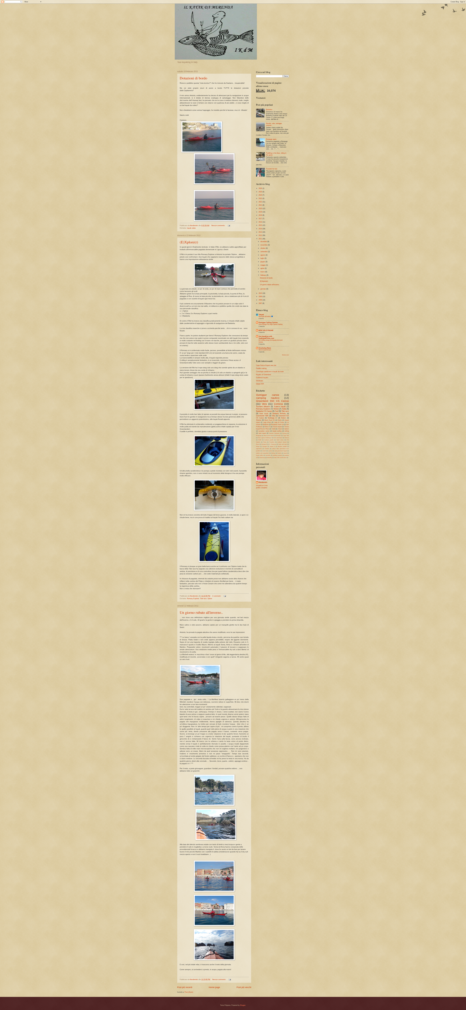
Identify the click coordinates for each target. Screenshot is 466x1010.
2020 (260, 208)
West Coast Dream (265, 350)
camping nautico (267, 397)
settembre (264, 251)
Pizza (264, 442)
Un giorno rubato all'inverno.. (201, 612)
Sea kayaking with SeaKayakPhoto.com (266, 337)
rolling (287, 431)
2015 (260, 225)
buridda (267, 448)
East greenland (278, 437)
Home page (214, 987)
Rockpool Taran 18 (277, 424)
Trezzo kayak (277, 426)
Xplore (210, 598)
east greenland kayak (281, 450)
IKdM (259, 440)
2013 (260, 232)
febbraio (263, 275)
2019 (260, 212)
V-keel (280, 429)
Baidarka (269, 109)
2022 (260, 202)
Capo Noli (286, 435)
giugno (263, 262)
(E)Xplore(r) (189, 242)
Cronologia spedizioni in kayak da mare (270, 371)
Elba (273, 416)
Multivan (266, 424)
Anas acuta (263, 413)
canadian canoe (263, 431)
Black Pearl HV (269, 420)
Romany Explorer (193, 598)
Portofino (272, 442)
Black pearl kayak (269, 435)
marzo (262, 272)
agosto (263, 255)
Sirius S (267, 426)
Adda (284, 409)
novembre (264, 245)
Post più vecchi (244, 987)
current (270, 450)
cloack (264, 450)
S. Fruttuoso (272, 444)
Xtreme (258, 420)
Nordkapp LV (272, 418)
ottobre (263, 248)
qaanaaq (262, 457)
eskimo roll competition (262, 453)
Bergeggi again (271, 139)
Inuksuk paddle (269, 440)
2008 (260, 300)
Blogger (242, 1005)
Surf (276, 411)
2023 (260, 198)
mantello (268, 455)
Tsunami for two (271, 169)
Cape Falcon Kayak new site (266, 365)
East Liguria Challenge (264, 437)
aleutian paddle (282, 446)
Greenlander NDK (262, 416)
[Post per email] (229, 225)
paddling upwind (277, 455)
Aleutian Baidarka (274, 433)
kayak (285, 453)
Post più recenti (184, 987)
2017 (260, 218)
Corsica (278, 403)
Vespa (258, 446)
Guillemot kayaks (262, 378)
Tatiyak (261, 315)
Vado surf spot (283, 444)
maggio (263, 265)
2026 (260, 188)
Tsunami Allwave (263, 406)
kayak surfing (277, 431)
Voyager (264, 446)
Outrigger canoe (267, 394)
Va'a (264, 403)
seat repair (262, 433)
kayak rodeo (191, 228)
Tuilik (273, 429)
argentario (259, 448)
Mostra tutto (285, 355)
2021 (260, 205)
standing (269, 457)
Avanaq (284, 433)
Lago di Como (279, 422)
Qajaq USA (260, 384)
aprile (262, 268)
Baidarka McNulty (279, 413)
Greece (287, 437)
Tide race (203, 598)
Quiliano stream (282, 442)
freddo (279, 453)
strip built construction (280, 457)
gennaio (263, 289)
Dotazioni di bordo (193, 78)
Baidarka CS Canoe (264, 411)
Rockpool (264, 444)
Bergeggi (258, 435)
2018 (260, 215)
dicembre (263, 241)
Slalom (283, 418)
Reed (257, 444)
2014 (260, 229)
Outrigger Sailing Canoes (268, 322)
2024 (260, 195)
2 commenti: (216, 596)
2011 (260, 239)
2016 (260, 222)
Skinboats (259, 381)
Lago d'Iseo (267, 422)
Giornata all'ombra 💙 (266, 316)
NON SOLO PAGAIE (266, 330)
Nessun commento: (218, 225)
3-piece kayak (280, 406)
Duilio (280, 420)
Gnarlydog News (265, 348)
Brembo (278, 435)
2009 (260, 296)
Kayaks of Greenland (263, 374)
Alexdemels (262, 482)
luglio (262, 258)
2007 (260, 303)
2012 (260, 235)
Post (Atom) (189, 992)
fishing (273, 453)
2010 (260, 293)
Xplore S (272, 446)
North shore (280, 440)
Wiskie (276, 409)
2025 (260, 192)
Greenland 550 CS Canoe (272, 401)
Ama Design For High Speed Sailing (271, 324)
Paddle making (261, 368)
